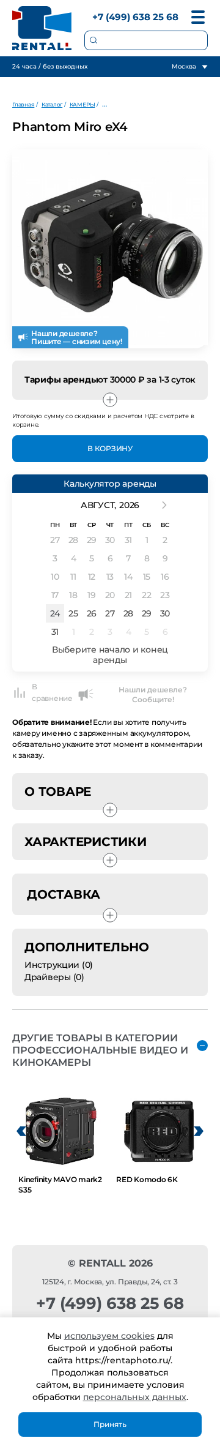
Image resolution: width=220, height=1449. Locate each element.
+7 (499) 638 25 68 (135, 17)
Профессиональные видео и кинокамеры (159, 104)
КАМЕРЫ (82, 104)
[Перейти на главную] (42, 28)
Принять (110, 1424)
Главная (23, 104)
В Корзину (110, 448)
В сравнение (52, 692)
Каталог (52, 104)
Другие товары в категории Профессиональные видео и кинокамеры (100, 1050)
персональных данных (134, 1396)
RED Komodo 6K (147, 1179)
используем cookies (109, 1335)
